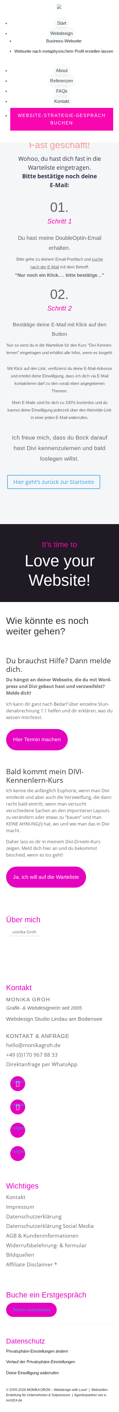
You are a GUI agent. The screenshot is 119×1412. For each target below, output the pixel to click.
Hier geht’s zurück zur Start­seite (53, 482)
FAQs (61, 91)
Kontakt (61, 101)
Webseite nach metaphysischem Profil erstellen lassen (63, 51)
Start (61, 23)
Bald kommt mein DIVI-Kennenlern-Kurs (45, 775)
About (62, 70)
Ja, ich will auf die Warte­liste (46, 877)
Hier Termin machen (37, 739)
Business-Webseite (63, 41)
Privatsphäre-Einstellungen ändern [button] (37, 1351)
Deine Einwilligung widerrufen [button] (32, 1372)
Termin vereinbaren (31, 1309)
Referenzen (61, 80)
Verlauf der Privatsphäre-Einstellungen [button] (40, 1361)
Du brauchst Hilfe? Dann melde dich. (58, 665)
